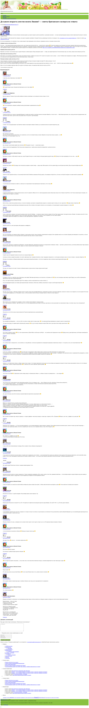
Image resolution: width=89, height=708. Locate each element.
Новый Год (37, 697)
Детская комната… (9, 649)
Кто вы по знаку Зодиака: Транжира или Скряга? (15, 665)
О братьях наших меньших (13, 651)
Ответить (5, 80)
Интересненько (8, 24)
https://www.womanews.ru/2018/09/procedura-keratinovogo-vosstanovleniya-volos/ (59, 47)
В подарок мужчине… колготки (20, 674)
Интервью (10, 648)
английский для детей (24, 697)
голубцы (52, 697)
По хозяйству (8, 653)
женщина (12, 697)
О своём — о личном (9, 652)
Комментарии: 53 (14, 24)
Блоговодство (8, 647)
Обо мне (4, 17)
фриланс (43, 697)
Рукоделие (7, 658)
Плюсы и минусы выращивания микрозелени (14, 663)
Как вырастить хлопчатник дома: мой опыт (21, 670)
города (55, 697)
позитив (28, 697)
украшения (4, 697)
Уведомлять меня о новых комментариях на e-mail (12, 632)
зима (31, 697)
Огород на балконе (12, 654)
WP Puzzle (6, 704)
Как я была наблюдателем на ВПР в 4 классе (22, 675)
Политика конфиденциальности (9, 18)
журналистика (18, 697)
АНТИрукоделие (8, 646)
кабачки (57, 697)
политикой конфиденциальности (34, 642)
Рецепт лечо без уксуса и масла (11, 662)
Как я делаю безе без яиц (10, 664)
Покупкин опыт (8, 655)
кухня (15, 697)
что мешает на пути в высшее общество (68, 38)
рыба (41, 697)
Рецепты (7, 657)
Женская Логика (64, 9)
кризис (33, 697)
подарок (7, 697)
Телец (46, 697)
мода (50, 697)
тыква (48, 697)
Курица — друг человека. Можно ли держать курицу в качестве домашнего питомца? (29, 671)
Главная (4, 15)
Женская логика (6, 16)
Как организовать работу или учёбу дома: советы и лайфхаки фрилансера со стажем (22, 666)
